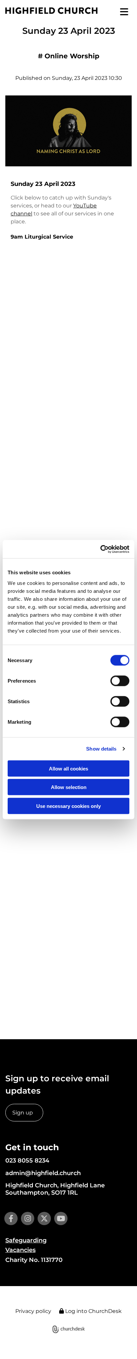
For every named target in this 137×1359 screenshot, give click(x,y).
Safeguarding (26, 1240)
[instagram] (27, 1218)
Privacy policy (33, 1311)
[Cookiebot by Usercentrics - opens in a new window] (100, 549)
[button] (120, 12)
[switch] (119, 680)
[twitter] (44, 1218)
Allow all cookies (68, 768)
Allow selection (68, 787)
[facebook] (11, 1218)
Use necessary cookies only (68, 806)
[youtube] (61, 1218)
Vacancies (20, 1250)
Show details (101, 749)
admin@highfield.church (43, 1173)
